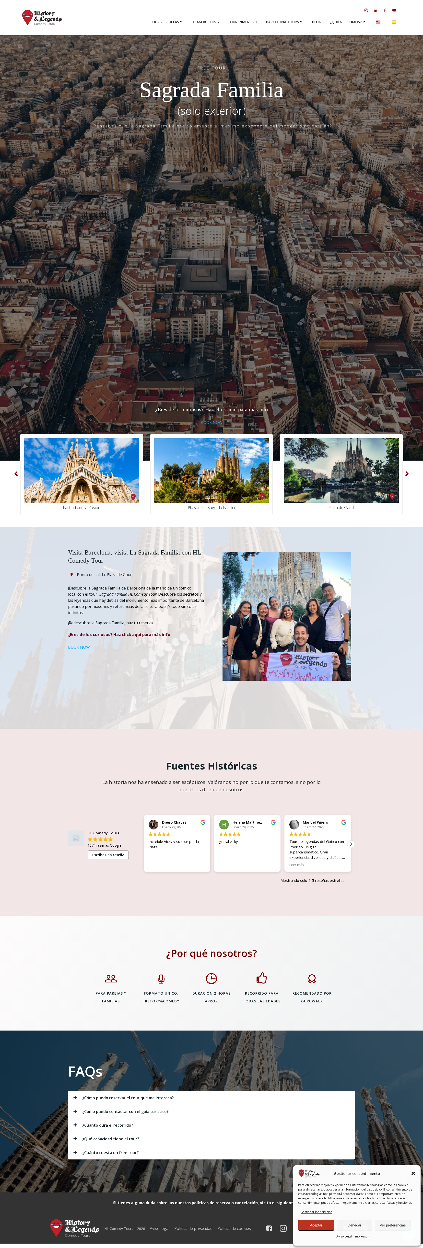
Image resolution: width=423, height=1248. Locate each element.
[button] (413, 1173)
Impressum (362, 1236)
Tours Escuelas (164, 22)
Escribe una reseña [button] (108, 854)
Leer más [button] (226, 864)
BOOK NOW (212, 422)
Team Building (205, 22)
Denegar (354, 1225)
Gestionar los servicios (316, 1212)
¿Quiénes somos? (346, 22)
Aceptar (316, 1225)
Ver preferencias (393, 1225)
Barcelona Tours (282, 22)
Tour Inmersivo (242, 22)
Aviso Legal (344, 1236)
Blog (316, 22)
